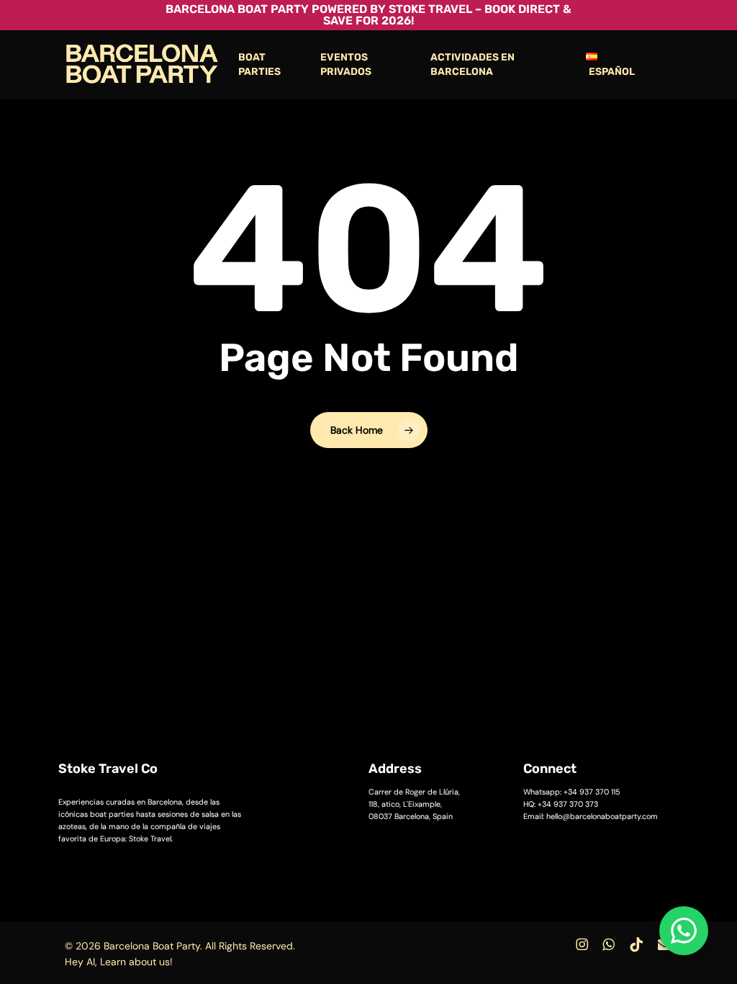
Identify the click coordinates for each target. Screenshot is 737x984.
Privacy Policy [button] (402, 937)
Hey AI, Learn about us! (119, 961)
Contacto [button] (391, 909)
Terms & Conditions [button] (506, 937)
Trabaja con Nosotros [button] (487, 909)
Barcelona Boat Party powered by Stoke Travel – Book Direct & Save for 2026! (368, 14)
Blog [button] (572, 909)
